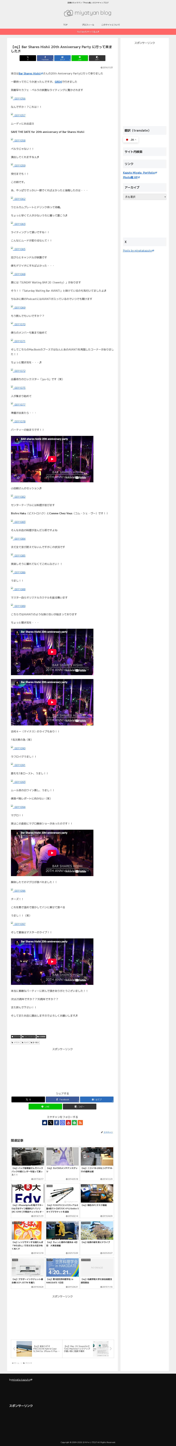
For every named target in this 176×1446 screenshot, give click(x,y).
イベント (17, 1042)
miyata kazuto (21, 1379)
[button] (97, 58)
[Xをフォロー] (50, 1122)
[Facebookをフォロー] (56, 1122)
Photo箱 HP (130, 177)
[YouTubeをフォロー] (68, 1122)
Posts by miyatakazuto (137, 250)
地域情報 (42, 1037)
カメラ (26, 1042)
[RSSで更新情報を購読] (80, 1122)
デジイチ (17, 1037)
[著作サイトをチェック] (44, 1122)
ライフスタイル (29, 1037)
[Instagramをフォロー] (62, 1122)
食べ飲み (36, 1042)
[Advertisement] (36, 1069)
